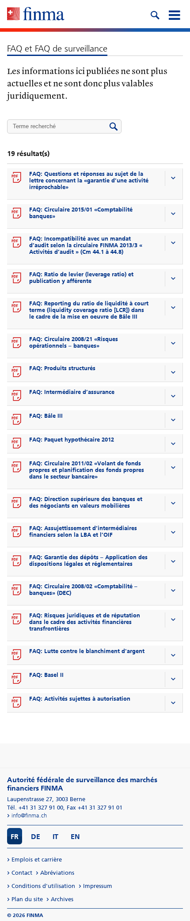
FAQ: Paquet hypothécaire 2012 (71, 439)
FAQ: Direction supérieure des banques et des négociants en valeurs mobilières (85, 502)
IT (55, 836)
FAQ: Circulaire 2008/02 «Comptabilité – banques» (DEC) (83, 589)
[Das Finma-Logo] (36, 14)
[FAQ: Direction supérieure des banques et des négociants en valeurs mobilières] (16, 503)
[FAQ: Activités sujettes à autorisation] (16, 703)
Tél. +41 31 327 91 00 (35, 807)
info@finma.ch (29, 815)
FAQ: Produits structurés (62, 368)
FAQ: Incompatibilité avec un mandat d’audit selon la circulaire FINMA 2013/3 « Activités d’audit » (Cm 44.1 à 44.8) (85, 245)
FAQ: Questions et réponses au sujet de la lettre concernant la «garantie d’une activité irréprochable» (88, 180)
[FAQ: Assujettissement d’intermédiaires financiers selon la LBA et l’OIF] (16, 532)
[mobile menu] (174, 14)
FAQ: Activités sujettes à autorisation (79, 698)
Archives (62, 899)
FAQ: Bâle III (46, 415)
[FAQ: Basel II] (16, 679)
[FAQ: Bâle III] (16, 420)
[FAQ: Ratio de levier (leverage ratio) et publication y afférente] (16, 278)
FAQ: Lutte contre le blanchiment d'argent (86, 651)
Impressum (97, 886)
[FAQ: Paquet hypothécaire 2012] (16, 443)
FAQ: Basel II (46, 675)
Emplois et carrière (36, 859)
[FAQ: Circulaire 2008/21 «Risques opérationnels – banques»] (16, 343)
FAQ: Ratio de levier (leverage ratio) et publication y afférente (81, 277)
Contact (21, 872)
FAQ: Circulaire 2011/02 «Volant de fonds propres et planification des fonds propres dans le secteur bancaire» (86, 470)
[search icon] (154, 14)
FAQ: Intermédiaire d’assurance (71, 392)
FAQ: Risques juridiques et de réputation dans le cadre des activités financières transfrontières (84, 622)
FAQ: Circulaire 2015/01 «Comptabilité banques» (81, 212)
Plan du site (27, 899)
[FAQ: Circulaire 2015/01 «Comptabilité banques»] (16, 213)
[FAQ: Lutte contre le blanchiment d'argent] (16, 655)
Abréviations (57, 872)
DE (35, 836)
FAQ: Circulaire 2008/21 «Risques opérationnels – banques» (73, 342)
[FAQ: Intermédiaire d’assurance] (16, 396)
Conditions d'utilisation (43, 886)
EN (75, 836)
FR (15, 836)
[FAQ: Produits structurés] (16, 372)
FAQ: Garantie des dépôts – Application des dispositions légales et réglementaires (88, 560)
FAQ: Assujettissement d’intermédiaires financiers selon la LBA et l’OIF (83, 531)
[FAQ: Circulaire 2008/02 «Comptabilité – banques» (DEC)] (16, 590)
